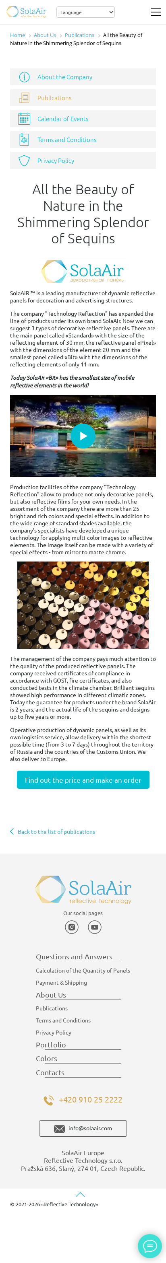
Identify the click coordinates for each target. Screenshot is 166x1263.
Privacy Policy (55, 160)
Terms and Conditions (66, 139)
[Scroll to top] (80, 1195)
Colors (46, 1058)
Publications (54, 97)
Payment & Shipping (61, 982)
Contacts (50, 1072)
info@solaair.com (90, 1127)
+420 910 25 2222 (90, 1099)
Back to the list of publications (56, 831)
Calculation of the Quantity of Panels (83, 970)
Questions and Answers (74, 956)
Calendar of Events (62, 118)
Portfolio (51, 1044)
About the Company (64, 76)
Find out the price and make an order (83, 779)
